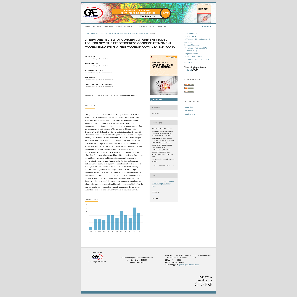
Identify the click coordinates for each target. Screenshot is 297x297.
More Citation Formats (162, 165)
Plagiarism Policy (191, 54)
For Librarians (189, 114)
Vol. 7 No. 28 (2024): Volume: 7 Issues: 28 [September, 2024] (124, 33)
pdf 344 (157, 100)
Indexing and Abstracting (194, 56)
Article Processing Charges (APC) (197, 59)
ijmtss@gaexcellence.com (189, 264)
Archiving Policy (190, 51)
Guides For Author (125, 26)
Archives (109, 26)
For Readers (188, 107)
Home (87, 26)
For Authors (188, 111)
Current (97, 26)
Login (210, 4)
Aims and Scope (190, 33)
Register (201, 4)
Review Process (190, 36)
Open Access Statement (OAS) (196, 48)
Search (207, 26)
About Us (162, 26)
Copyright (188, 62)
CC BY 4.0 (188, 70)
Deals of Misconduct (192, 45)
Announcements (146, 26)
